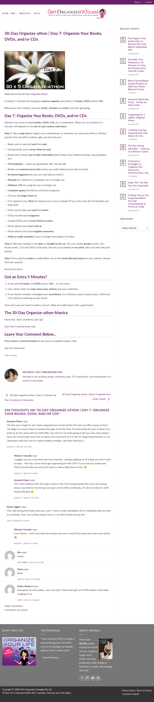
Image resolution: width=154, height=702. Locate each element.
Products (24, 13)
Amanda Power (14, 421)
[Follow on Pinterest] (92, 678)
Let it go (38, 319)
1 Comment (135, 93)
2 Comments (135, 139)
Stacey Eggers (14, 507)
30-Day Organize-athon (34, 94)
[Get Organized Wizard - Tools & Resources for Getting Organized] (77, 13)
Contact (148, 2)
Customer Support (130, 694)
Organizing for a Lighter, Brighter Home (136, 118)
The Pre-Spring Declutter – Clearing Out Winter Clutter (138, 149)
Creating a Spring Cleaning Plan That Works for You (138, 133)
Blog (37, 13)
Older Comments (14, 606)
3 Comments (136, 176)
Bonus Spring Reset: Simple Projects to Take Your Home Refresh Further (138, 85)
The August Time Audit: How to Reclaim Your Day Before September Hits (137, 44)
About (137, 2)
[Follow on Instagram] (87, 678)
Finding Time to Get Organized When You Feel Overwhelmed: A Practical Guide (138, 201)
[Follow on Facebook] (82, 678)
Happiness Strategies (35, 689)
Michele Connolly (23, 456)
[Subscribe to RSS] (98, 678)
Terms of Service (144, 691)
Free (13, 13)
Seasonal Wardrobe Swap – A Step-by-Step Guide (138, 102)
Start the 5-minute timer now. (20, 326)
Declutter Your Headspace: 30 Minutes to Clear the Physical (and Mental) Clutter (137, 65)
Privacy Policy (128, 691)
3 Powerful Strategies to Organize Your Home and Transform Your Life (138, 167)
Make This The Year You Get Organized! (138, 184)
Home (5, 13)
